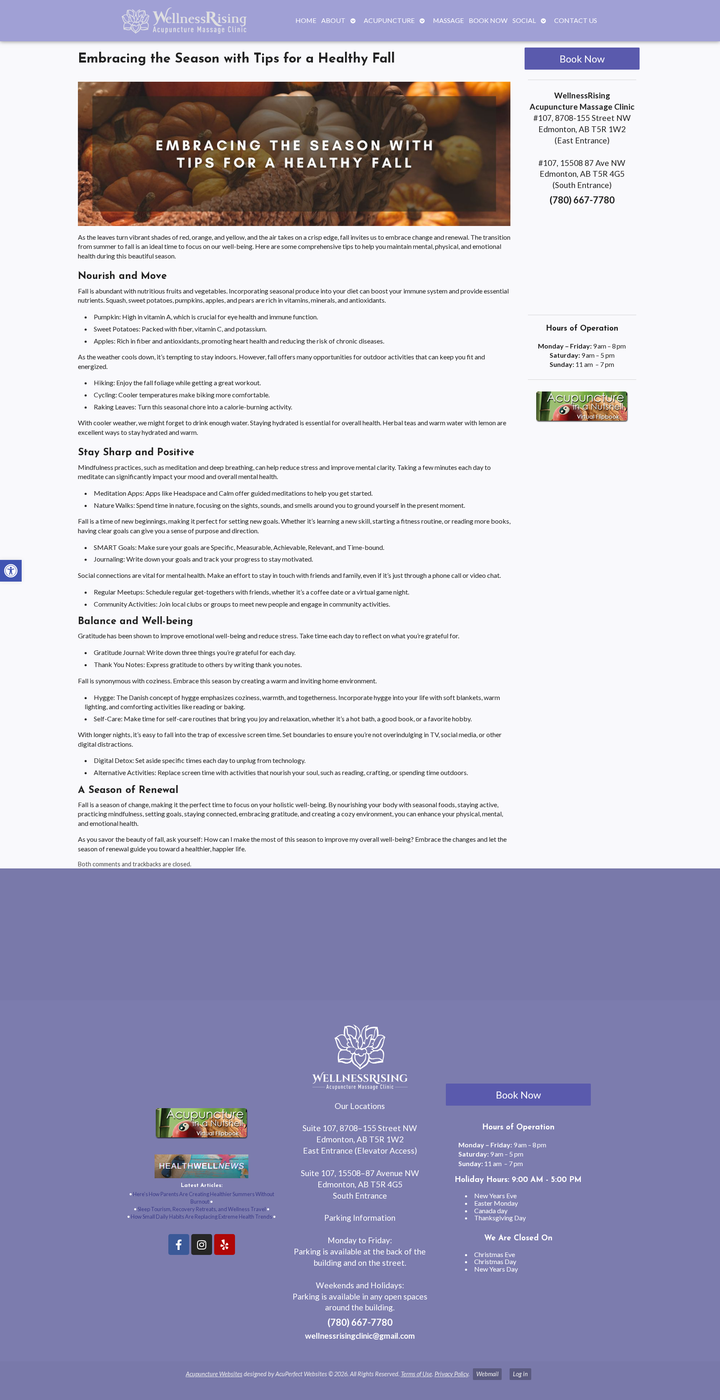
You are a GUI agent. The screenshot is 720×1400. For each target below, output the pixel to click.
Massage (448, 20)
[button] (11, 571)
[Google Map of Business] (582, 257)
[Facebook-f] (178, 1244)
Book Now (488, 20)
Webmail (487, 1373)
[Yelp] (224, 1244)
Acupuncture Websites (214, 1373)
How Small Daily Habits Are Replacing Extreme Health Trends (201, 1216)
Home (305, 20)
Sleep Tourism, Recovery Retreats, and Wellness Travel (202, 1209)
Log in (520, 1373)
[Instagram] (201, 1244)
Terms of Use (416, 1373)
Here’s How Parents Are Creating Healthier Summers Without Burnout (203, 1198)
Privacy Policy (451, 1373)
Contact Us (575, 20)
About (333, 20)
